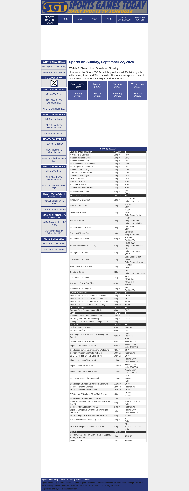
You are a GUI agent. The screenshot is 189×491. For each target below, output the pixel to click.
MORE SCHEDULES (124, 18)
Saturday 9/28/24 (117, 95)
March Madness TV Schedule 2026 (54, 232)
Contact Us (64, 480)
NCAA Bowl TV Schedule (54, 209)
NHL (109, 18)
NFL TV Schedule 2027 (54, 109)
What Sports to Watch (54, 72)
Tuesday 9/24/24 (117, 85)
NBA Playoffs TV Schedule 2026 (54, 151)
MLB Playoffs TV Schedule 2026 (54, 126)
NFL (65, 18)
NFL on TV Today (54, 94)
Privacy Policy (74, 480)
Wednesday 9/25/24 (137, 85)
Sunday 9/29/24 (138, 95)
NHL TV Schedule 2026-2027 (54, 186)
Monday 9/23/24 (97, 85)
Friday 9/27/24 (97, 95)
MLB (79, 18)
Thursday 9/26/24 (77, 95)
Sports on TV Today (77, 85)
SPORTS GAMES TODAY (49, 20)
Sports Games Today (50, 480)
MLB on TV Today (54, 119)
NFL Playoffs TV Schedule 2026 (54, 101)
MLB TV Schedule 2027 (54, 133)
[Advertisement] (94, 42)
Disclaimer (86, 480)
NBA (94, 18)
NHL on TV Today (54, 171)
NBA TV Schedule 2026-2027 (54, 159)
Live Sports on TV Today (54, 66)
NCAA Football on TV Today (54, 202)
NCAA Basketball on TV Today (54, 223)
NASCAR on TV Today (54, 243)
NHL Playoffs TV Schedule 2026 (54, 178)
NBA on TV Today (54, 144)
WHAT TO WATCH (140, 18)
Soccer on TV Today (54, 249)
